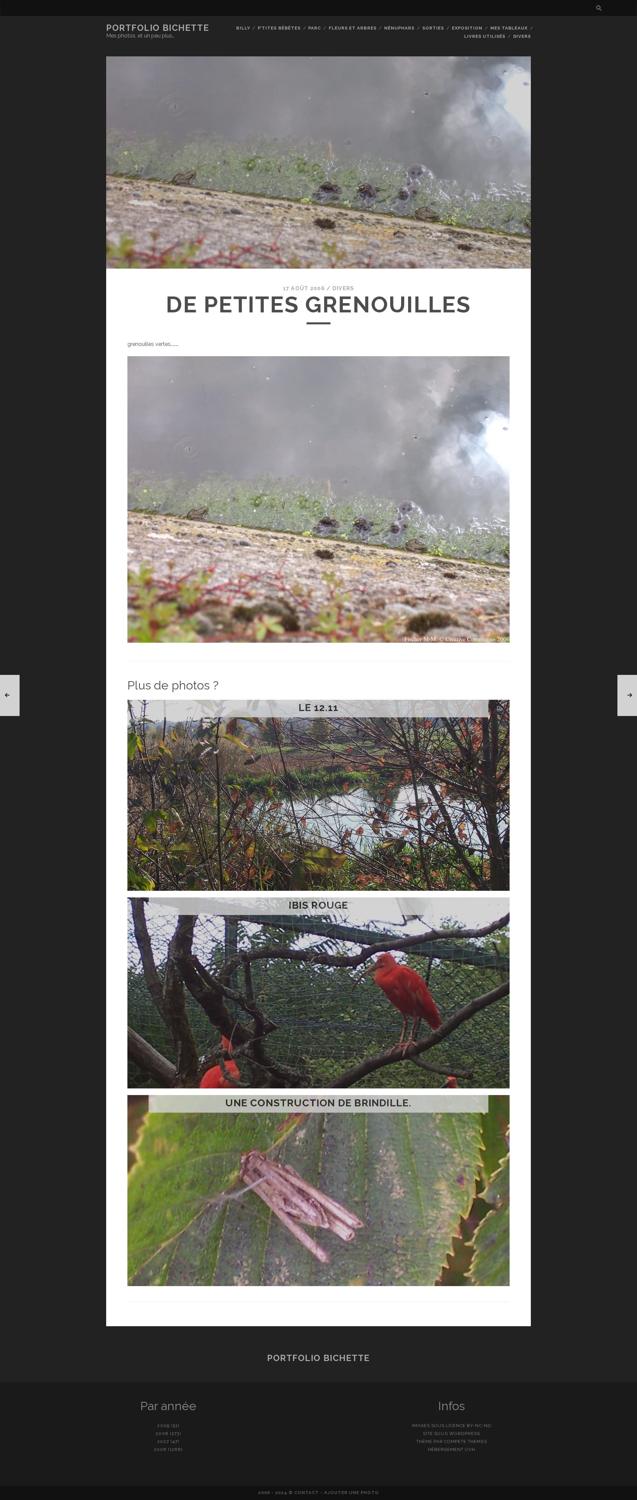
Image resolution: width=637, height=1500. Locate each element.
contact (306, 1492)
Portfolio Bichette (157, 28)
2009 (163, 1425)
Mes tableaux (509, 28)
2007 (163, 1441)
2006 (160, 1449)
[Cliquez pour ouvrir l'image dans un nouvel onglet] (318, 641)
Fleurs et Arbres (353, 28)
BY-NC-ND (479, 1425)
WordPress (464, 1433)
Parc (314, 28)
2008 (162, 1433)
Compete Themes (465, 1441)
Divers (522, 36)
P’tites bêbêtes (279, 28)
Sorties (433, 28)
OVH (470, 1449)
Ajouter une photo (351, 1492)
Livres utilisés (485, 36)
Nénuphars (399, 28)
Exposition (467, 28)
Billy (243, 28)
